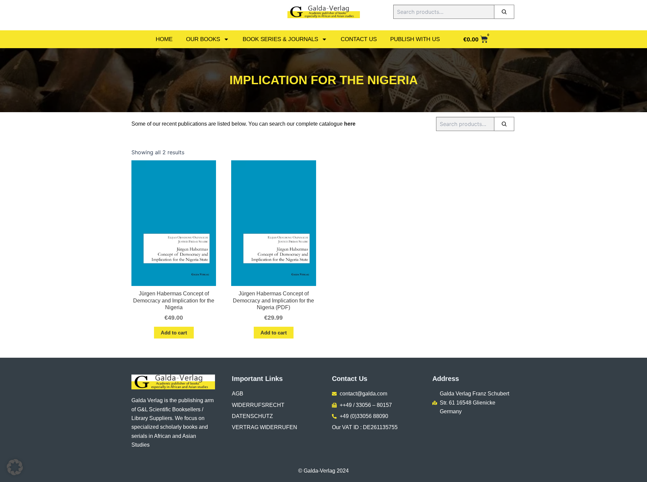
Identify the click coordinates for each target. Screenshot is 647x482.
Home (164, 39)
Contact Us (359, 39)
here (350, 124)
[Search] (504, 12)
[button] (15, 467)
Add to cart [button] (174, 332)
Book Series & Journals (280, 39)
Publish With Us (415, 39)
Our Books (203, 39)
